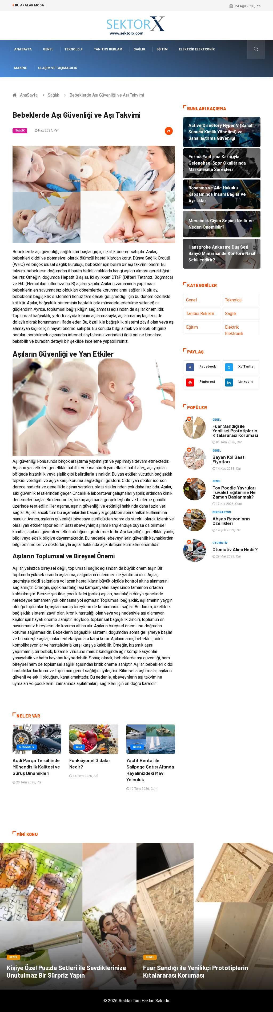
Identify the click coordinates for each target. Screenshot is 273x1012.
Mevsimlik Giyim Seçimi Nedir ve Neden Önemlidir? (90, 6)
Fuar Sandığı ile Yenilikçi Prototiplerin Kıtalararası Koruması (235, 430)
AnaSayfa (23, 49)
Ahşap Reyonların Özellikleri (231, 521)
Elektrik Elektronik (197, 49)
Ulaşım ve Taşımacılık (57, 68)
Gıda (79, 747)
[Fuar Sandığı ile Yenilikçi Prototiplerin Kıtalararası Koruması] (204, 916)
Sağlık (139, 49)
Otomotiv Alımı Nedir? (235, 549)
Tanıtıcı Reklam (108, 49)
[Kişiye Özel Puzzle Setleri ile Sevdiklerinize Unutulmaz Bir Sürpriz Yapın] (68, 916)
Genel (48, 49)
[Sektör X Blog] (136, 24)
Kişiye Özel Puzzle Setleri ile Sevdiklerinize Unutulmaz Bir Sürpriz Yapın (66, 971)
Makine (20, 68)
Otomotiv (26, 747)
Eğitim (162, 49)
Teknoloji (74, 49)
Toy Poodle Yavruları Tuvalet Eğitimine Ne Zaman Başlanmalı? (234, 492)
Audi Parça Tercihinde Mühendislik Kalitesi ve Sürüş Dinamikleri (36, 766)
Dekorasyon (221, 512)
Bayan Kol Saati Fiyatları (229, 459)
